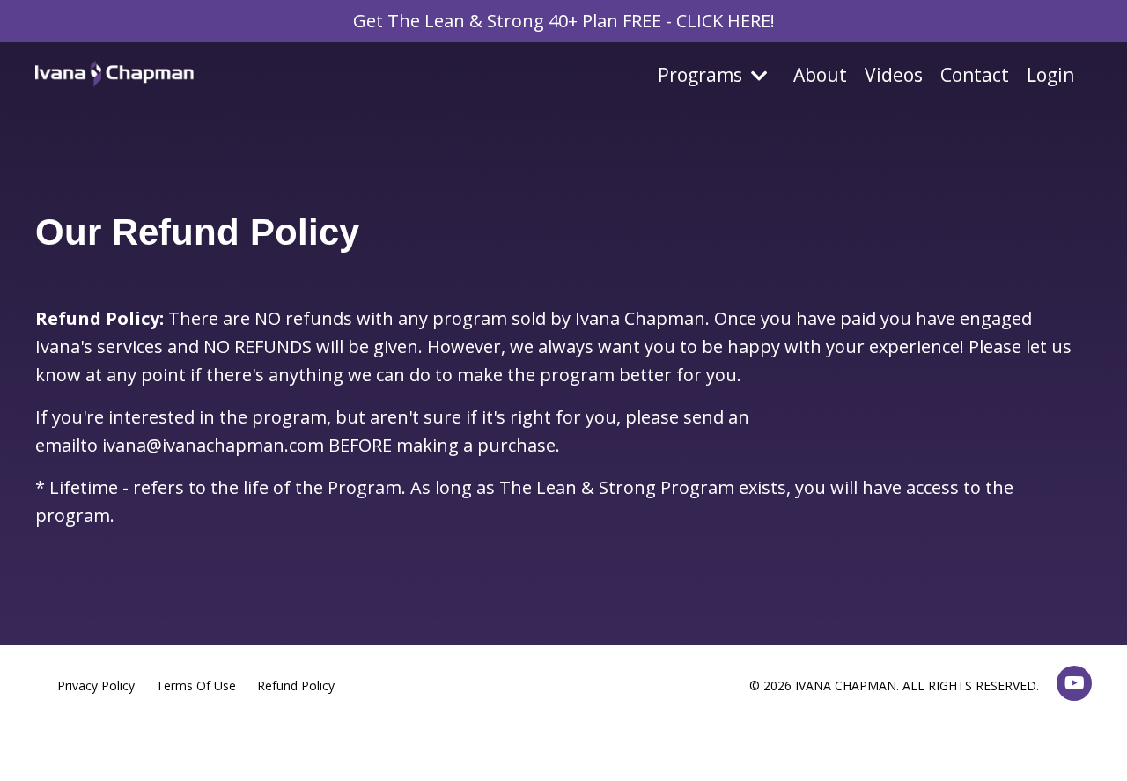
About (820, 75)
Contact (974, 75)
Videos (894, 75)
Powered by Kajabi (1038, 735)
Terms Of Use (196, 685)
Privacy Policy (96, 685)
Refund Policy (296, 685)
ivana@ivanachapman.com (213, 445)
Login (1050, 75)
